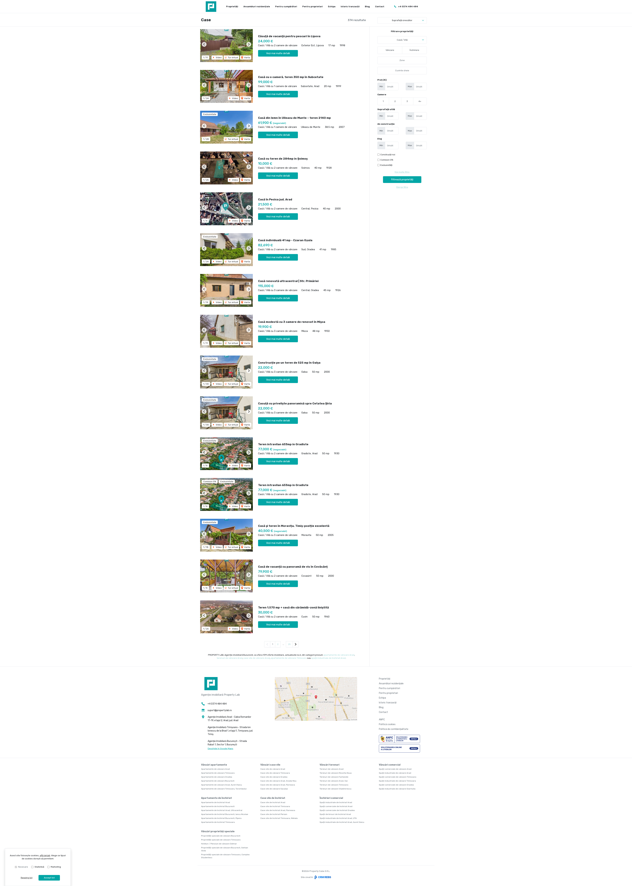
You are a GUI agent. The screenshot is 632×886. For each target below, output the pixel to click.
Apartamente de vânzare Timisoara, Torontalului (224, 789)
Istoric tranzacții (350, 6)
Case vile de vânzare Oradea (273, 777)
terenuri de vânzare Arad (229, 658)
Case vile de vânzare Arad (272, 769)
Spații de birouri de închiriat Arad (335, 814)
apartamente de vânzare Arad (338, 655)
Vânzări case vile (270, 764)
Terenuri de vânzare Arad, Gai (334, 781)
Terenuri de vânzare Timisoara (334, 785)
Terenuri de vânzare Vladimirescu (335, 789)
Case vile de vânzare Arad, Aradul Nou (278, 781)
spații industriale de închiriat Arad (328, 658)
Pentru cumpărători (286, 6)
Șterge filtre (402, 187)
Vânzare (390, 50)
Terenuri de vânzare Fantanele (334, 777)
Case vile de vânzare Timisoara (275, 773)
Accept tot (49, 877)
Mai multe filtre (402, 172)
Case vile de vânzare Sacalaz (274, 789)
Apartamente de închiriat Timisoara (218, 822)
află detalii (45, 855)
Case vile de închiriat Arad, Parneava (277, 810)
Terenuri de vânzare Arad (331, 769)
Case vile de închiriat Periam (273, 814)
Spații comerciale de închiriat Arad (336, 806)
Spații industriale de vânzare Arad (395, 773)
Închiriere (414, 50)
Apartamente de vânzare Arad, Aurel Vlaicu (221, 785)
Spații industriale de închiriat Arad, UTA (338, 818)
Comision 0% (386, 160)
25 (289, 644)
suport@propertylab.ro (220, 710)
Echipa (331, 6)
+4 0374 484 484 (408, 6)
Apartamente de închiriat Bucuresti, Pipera (221, 818)
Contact (379, 6)
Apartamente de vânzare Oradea (216, 777)
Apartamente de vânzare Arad (215, 769)
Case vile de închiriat (272, 798)
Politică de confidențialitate (393, 729)
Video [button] (218, 57)
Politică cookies (387, 724)
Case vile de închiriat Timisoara (275, 806)
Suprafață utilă (386, 109)
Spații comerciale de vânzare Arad (395, 769)
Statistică (39, 867)
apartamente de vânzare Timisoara (289, 658)
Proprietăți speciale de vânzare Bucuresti (220, 836)
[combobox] (402, 40)
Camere (381, 94)
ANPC (382, 719)
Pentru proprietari (312, 6)
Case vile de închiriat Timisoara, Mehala (279, 818)
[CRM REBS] (322, 877)
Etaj (379, 139)
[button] (204, 44)
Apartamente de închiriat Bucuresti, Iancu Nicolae (224, 814)
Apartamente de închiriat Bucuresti (218, 806)
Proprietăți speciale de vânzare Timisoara (220, 840)
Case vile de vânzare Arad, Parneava (277, 785)
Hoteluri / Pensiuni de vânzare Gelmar (219, 844)
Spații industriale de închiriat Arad (336, 802)
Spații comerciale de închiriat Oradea (337, 810)
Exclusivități (386, 165)
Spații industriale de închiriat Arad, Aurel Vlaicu (342, 822)
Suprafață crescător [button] (402, 20)
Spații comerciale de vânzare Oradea (396, 785)
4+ (420, 101)
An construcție (386, 124)
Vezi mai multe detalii (278, 53)
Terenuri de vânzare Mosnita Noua (336, 773)
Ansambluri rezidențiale (256, 6)
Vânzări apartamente (214, 764)
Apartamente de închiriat (216, 798)
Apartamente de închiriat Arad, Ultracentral (221, 810)
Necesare (23, 867)
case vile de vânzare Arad (256, 658)
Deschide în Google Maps (220, 748)
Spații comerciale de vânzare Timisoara (397, 777)
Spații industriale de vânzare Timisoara (397, 781)
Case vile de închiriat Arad (272, 802)
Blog (367, 6)
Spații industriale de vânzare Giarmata (397, 789)
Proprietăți (232, 6)
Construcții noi (387, 154)
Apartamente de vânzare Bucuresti (217, 781)
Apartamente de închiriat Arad (215, 802)
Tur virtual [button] (232, 57)
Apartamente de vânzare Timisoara (218, 773)
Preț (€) (382, 80)
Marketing (56, 867)
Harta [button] (247, 57)
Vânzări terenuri (329, 764)
